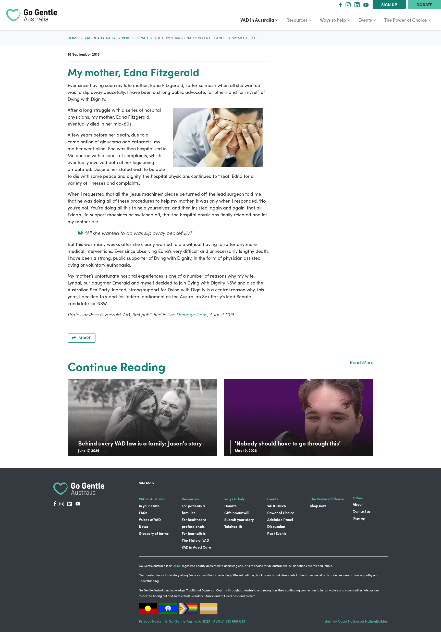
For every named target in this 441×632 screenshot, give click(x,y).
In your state (149, 505)
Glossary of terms (154, 533)
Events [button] (369, 19)
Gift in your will (236, 512)
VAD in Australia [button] (261, 19)
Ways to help (235, 498)
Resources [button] (301, 19)
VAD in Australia (100, 37)
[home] (31, 15)
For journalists (194, 533)
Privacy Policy (150, 621)
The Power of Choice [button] (406, 19)
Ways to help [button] (337, 19)
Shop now (318, 505)
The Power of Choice (327, 498)
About (358, 504)
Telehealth (233, 526)
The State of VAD (195, 540)
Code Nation (348, 621)
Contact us (362, 511)
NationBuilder (376, 621)
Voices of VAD (135, 37)
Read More (361, 362)
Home (73, 37)
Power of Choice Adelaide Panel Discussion (280, 519)
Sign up (389, 4)
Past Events (277, 533)
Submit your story (239, 519)
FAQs (143, 512)
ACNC (177, 566)
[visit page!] (340, 5)
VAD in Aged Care (196, 547)
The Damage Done (187, 314)
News (143, 526)
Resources (190, 498)
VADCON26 (276, 505)
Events (272, 498)
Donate (424, 4)
